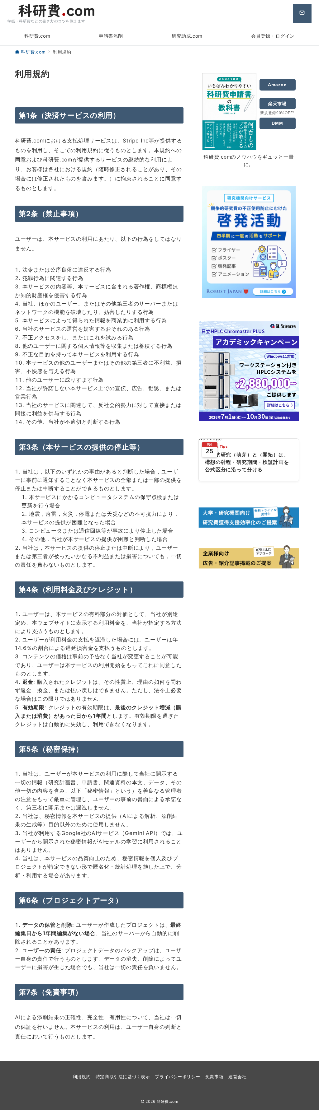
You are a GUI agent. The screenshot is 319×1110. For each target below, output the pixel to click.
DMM (277, 123)
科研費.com (168, 1101)
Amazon (277, 84)
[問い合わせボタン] (302, 13)
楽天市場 (277, 103)
